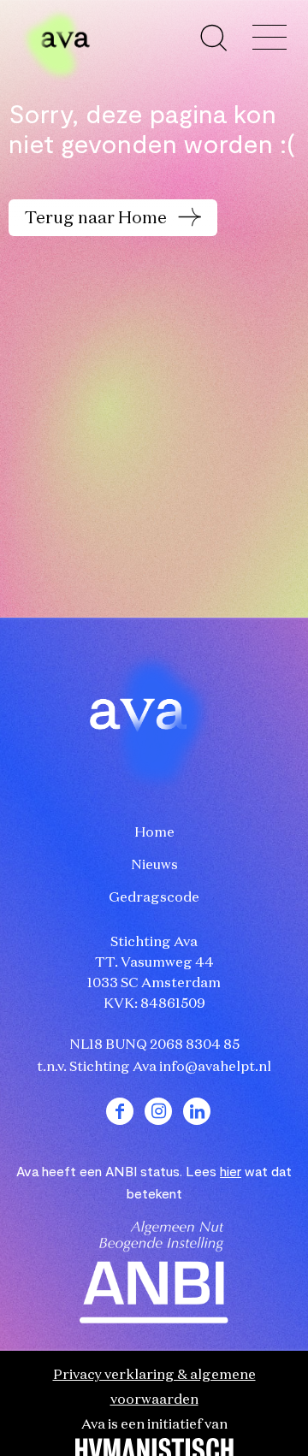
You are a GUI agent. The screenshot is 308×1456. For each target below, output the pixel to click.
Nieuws (154, 866)
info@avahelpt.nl (215, 1067)
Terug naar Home (97, 218)
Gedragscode (154, 898)
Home (154, 833)
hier (230, 1171)
